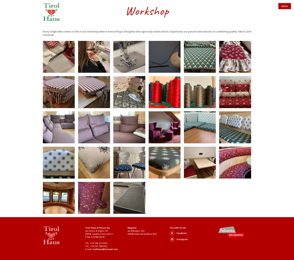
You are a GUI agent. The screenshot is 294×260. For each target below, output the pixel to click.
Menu (284, 6)
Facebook (181, 233)
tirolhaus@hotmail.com (105, 249)
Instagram (182, 239)
